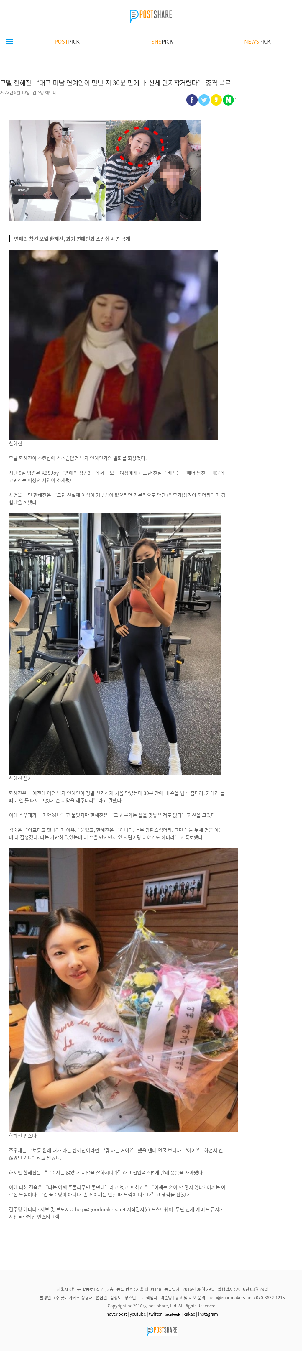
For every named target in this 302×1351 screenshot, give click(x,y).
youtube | (139, 1314)
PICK (67, 41)
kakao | (190, 1314)
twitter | (156, 1314)
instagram (208, 1314)
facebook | (174, 1314)
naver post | (117, 1314)
